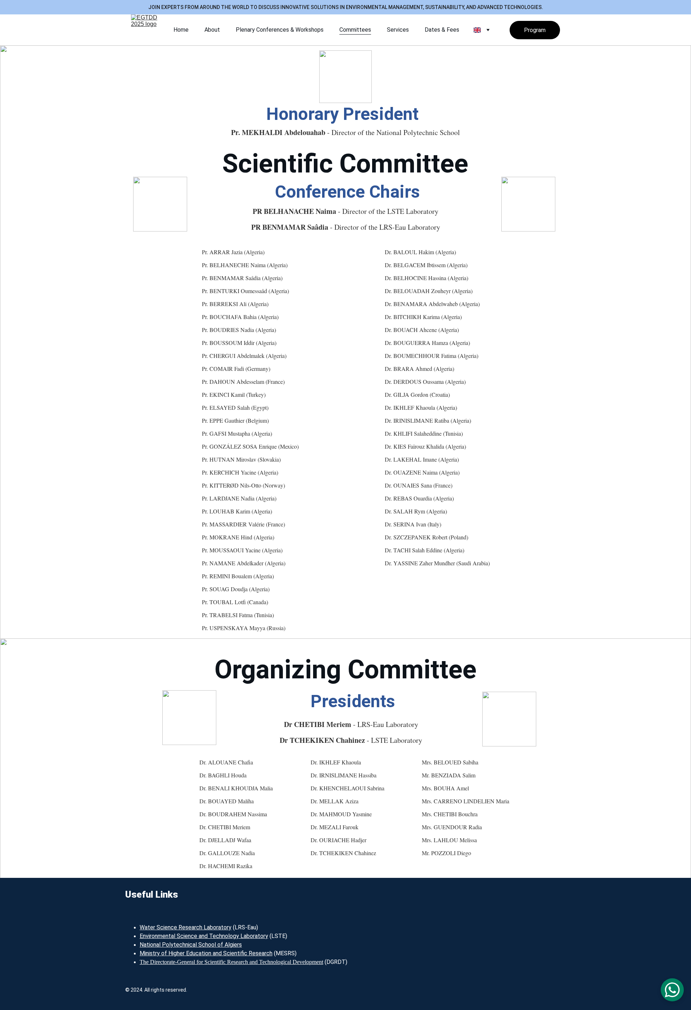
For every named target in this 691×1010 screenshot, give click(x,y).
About (212, 29)
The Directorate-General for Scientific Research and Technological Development (231, 962)
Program (535, 30)
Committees (355, 29)
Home (181, 29)
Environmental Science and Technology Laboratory (204, 936)
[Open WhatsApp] (672, 989)
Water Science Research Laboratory (185, 927)
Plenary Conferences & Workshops (280, 29)
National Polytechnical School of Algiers (191, 944)
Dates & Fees (442, 29)
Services (398, 29)
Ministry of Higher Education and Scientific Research (206, 953)
